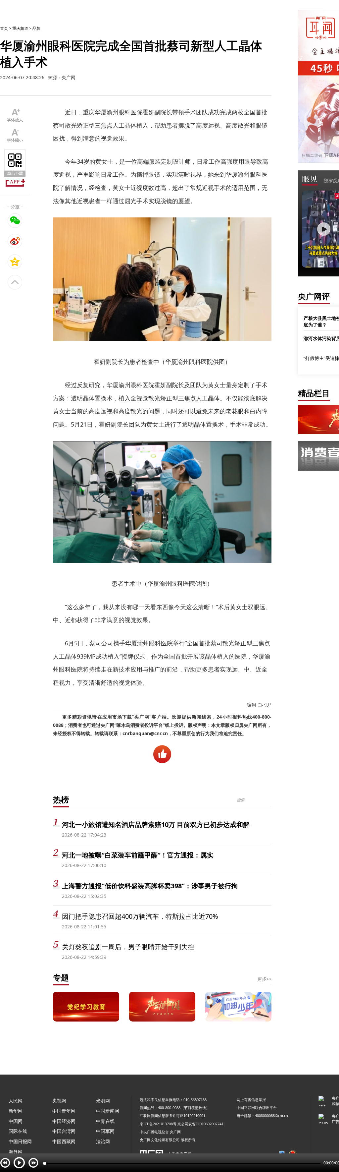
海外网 (16, 1151)
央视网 (59, 1100)
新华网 (16, 1111)
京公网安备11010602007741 (200, 1123)
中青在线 (105, 1121)
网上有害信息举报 (251, 1099)
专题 (61, 977)
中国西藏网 (63, 1141)
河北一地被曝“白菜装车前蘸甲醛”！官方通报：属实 (138, 854)
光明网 (103, 1100)
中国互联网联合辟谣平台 (257, 1107)
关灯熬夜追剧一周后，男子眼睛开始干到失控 (128, 946)
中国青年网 (63, 1111)
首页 (4, 28)
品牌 (36, 28)
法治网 (103, 1141)
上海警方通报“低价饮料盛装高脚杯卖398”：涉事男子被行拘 (150, 885)
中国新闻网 (107, 1111)
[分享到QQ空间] (15, 261)
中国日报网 (20, 1141)
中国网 (16, 1121)
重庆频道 (20, 28)
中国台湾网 (63, 1131)
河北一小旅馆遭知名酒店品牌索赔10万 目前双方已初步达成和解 (156, 824)
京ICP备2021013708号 (158, 1123)
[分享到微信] (15, 220)
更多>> (264, 979)
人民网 (16, 1100)
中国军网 (105, 1131)
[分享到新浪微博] (15, 241)
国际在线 (18, 1131)
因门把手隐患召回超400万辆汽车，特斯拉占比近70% (140, 916)
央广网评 (314, 296)
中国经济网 (63, 1121)
